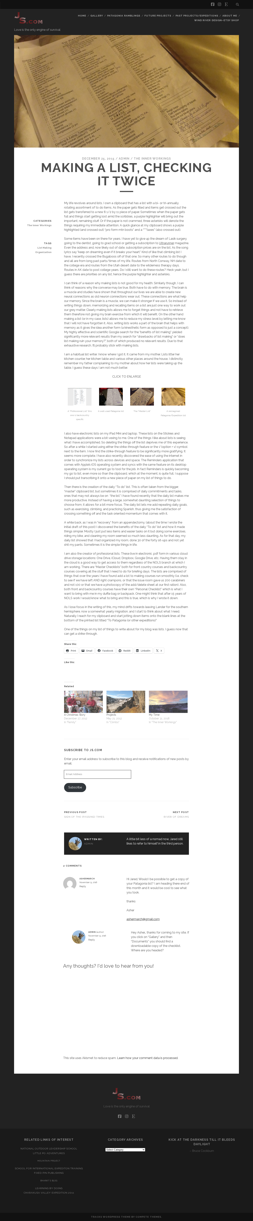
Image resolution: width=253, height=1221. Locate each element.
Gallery (96, 15)
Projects (111, 714)
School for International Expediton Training (49, 1168)
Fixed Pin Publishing (49, 1173)
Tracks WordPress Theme (111, 1216)
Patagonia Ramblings (123, 15)
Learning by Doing (49, 1188)
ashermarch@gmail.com (143, 919)
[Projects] (125, 702)
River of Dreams (176, 816)
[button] (79, 405)
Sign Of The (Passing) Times (84, 816)
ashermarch (87, 879)
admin (124, 158)
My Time (154, 714)
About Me (229, 15)
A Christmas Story (74, 714)
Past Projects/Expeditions (197, 15)
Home (82, 15)
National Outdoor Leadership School (49, 1148)
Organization (43, 252)
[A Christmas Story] (83, 702)
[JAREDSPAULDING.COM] (28, 24)
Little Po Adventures (49, 1153)
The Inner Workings (152, 158)
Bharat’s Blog (48, 1180)
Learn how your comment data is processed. (147, 1058)
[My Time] (168, 702)
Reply (82, 886)
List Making (44, 247)
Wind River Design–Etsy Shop (216, 20)
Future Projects (157, 15)
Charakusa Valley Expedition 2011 (49, 1192)
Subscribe (75, 787)
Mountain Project (48, 1161)
